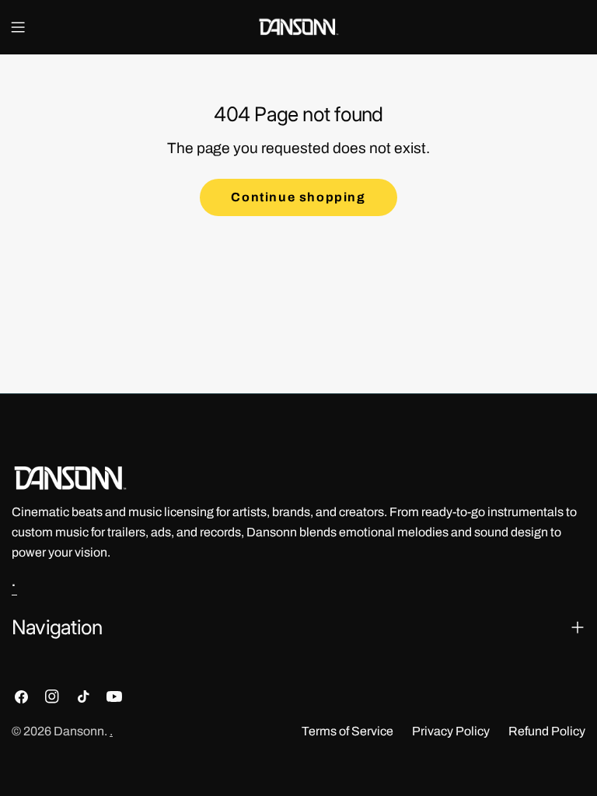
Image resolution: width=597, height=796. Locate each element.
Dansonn (79, 731)
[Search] (579, 27)
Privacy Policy (451, 731)
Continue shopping (298, 197)
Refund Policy (546, 731)
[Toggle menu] (17, 27)
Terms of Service (347, 731)
